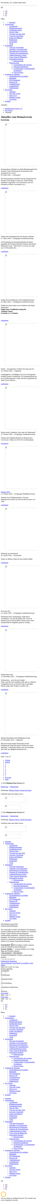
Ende (7, 779)
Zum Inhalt (16, 963)
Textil (11, 863)
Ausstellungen (14, 905)
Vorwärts (8, 777)
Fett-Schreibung (6, 983)
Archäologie (13, 845)
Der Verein (8, 909)
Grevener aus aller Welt (17, 853)
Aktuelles (12, 911)
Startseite (8, 842)
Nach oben (4, 997)
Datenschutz (14, 787)
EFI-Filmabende (14, 899)
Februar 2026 (5, 492)
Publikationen (13, 907)
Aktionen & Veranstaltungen (18, 872)
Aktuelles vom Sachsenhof (18, 868)
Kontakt (7, 920)
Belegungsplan (18, 880)
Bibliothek (12, 897)
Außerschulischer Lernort (17, 874)
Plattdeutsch (13, 859)
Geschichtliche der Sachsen (23, 884)
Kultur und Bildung (15, 857)
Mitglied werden (14, 916)
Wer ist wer (13, 915)
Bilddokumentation (15, 847)
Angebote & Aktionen (12, 893)
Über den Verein (14, 913)
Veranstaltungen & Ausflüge (18, 895)
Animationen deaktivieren (9, 987)
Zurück (7, 762)
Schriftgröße (5, 971)
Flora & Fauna (18, 892)
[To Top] (3, 1196)
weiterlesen (4, 188)
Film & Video (13, 851)
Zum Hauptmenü (6, 963)
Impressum (4, 787)
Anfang (7, 760)
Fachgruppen (9, 843)
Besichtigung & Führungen (18, 870)
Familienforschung (15, 849)
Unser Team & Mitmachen (18, 876)
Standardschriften (6, 979)
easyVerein (13, 918)
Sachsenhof (13, 861)
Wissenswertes (14, 882)
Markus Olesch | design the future (20, 790)
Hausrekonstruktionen (21, 886)
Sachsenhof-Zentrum (16, 878)
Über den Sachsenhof (16, 867)
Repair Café (13, 901)
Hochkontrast (5, 975)
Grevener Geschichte (16, 855)
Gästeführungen (14, 903)
